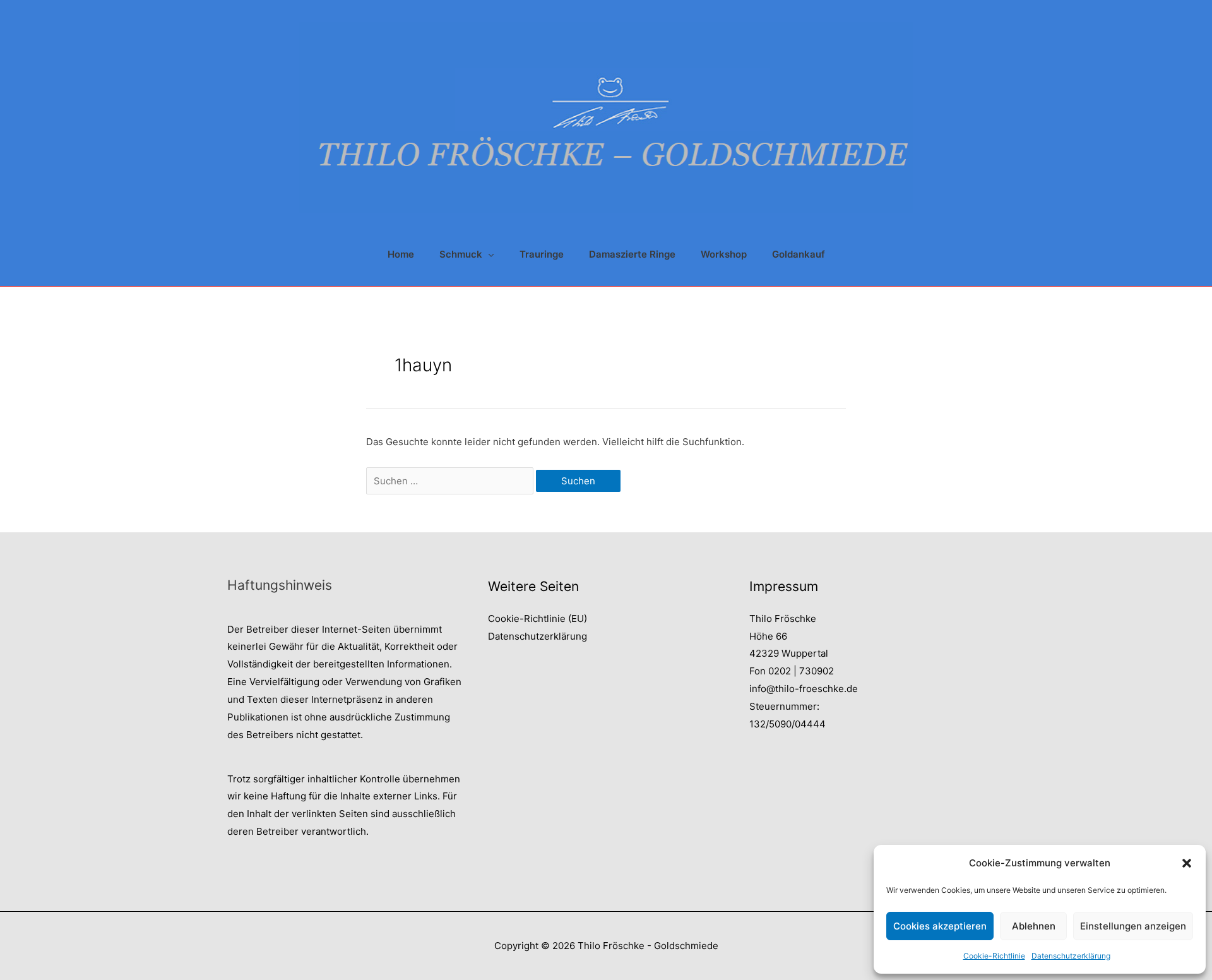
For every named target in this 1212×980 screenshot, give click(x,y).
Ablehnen (1033, 926)
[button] (1186, 863)
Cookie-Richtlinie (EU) (537, 618)
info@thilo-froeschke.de (803, 689)
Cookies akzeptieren (940, 926)
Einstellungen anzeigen (1133, 926)
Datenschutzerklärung (1070, 955)
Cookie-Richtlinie (994, 955)
